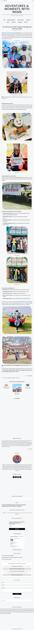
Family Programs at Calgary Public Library (17, 574)
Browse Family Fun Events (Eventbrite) (17, 566)
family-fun (5, 377)
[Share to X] (28, 376)
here (15, 34)
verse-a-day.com (30, 449)
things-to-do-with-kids (15, 377)
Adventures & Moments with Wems (17, 9)
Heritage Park (7, 106)
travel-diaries (19, 506)
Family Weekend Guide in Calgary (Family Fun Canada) (17, 568)
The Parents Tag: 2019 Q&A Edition (6, 559)
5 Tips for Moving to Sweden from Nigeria (8, 555)
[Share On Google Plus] (31, 376)
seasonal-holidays (5, 506)
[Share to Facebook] (26, 376)
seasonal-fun (9, 377)
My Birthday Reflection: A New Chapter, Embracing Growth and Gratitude (12, 557)
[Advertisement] (17, 429)
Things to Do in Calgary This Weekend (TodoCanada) (17, 571)
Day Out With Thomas (20, 301)
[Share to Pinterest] (30, 376)
